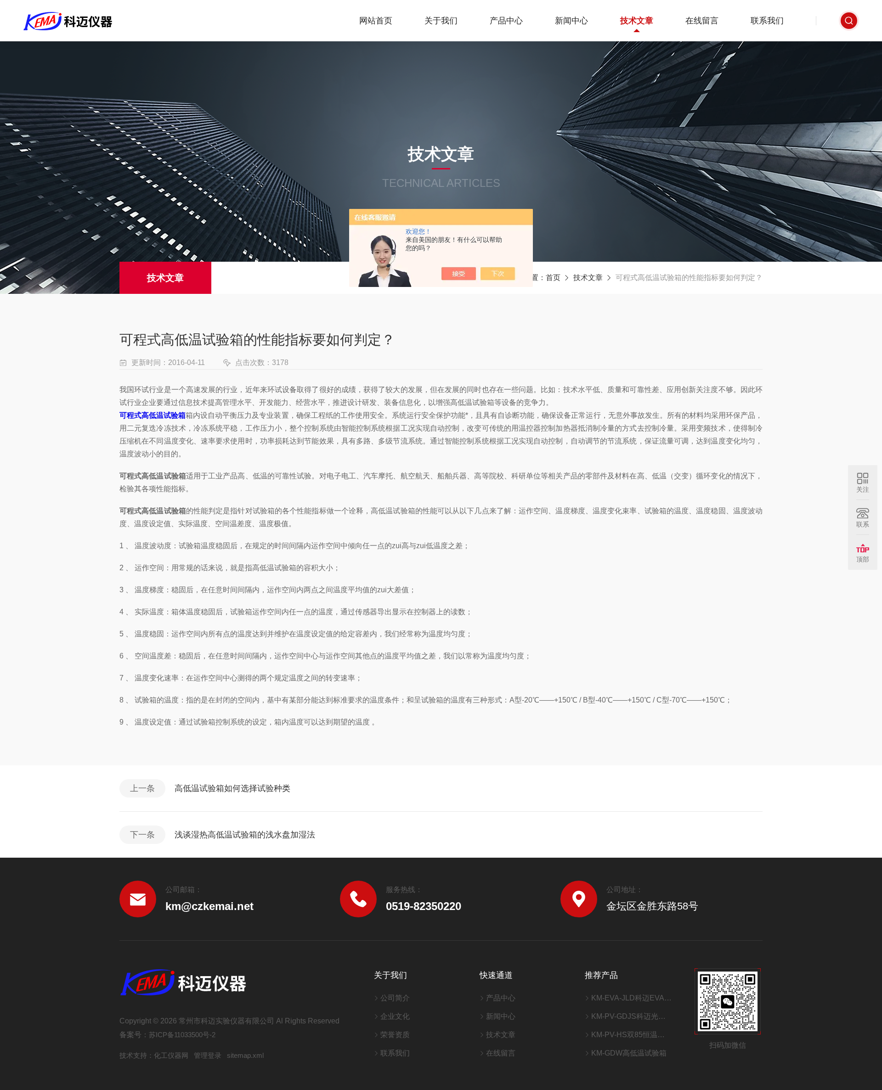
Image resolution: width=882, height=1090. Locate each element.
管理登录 (207, 1055)
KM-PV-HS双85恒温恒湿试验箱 (631, 1035)
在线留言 (701, 20)
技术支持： (136, 1055)
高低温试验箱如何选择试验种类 (232, 788)
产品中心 (506, 20)
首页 (553, 277)
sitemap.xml (245, 1055)
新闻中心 (571, 20)
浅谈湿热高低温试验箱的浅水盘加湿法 (245, 834)
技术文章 (636, 20)
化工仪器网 (171, 1055)
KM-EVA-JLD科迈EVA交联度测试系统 (631, 998)
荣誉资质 (395, 1035)
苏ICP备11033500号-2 (182, 1035)
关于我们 (441, 20)
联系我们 (767, 20)
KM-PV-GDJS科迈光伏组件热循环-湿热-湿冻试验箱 (631, 1016)
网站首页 (375, 20)
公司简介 (395, 998)
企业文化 (395, 1016)
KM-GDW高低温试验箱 (629, 1053)
